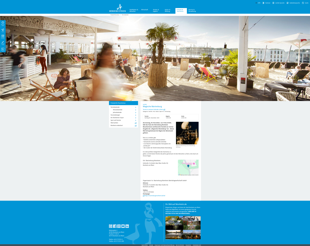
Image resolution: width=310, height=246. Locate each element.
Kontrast (267, 3)
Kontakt (151, 245)
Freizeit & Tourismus (180, 10)
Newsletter (188, 245)
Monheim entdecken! (117, 125)
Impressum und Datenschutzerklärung (164, 245)
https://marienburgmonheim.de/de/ (155, 195)
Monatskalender (117, 110)
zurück (145, 104)
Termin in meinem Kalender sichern (153, 109)
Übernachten (114, 123)
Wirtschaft (144, 9)
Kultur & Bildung (167, 10)
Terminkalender (125, 14)
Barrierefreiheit (180, 245)
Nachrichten (145, 245)
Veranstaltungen (115, 115)
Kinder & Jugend (156, 10)
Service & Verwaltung (192, 10)
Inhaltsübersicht (197, 245)
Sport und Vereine (116, 120)
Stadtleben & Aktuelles (133, 10)
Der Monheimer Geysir (117, 117)
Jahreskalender (117, 112)
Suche (306, 3)
